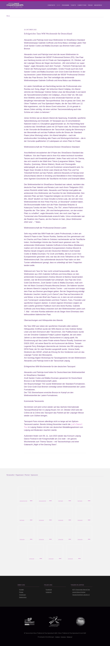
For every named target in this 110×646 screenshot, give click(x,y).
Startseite (51, 5)
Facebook (49, 589)
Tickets (73, 5)
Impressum (22, 595)
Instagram (49, 592)
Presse (90, 5)
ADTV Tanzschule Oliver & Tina (81, 589)
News (58, 5)
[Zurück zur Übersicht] (52, 461)
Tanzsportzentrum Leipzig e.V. (81, 595)
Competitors (82, 5)
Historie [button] (63, 637)
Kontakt (21, 589)
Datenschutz (22, 597)
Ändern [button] (57, 637)
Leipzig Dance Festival (78, 592)
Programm (65, 5)
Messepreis (98, 5)
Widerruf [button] (69, 637)
